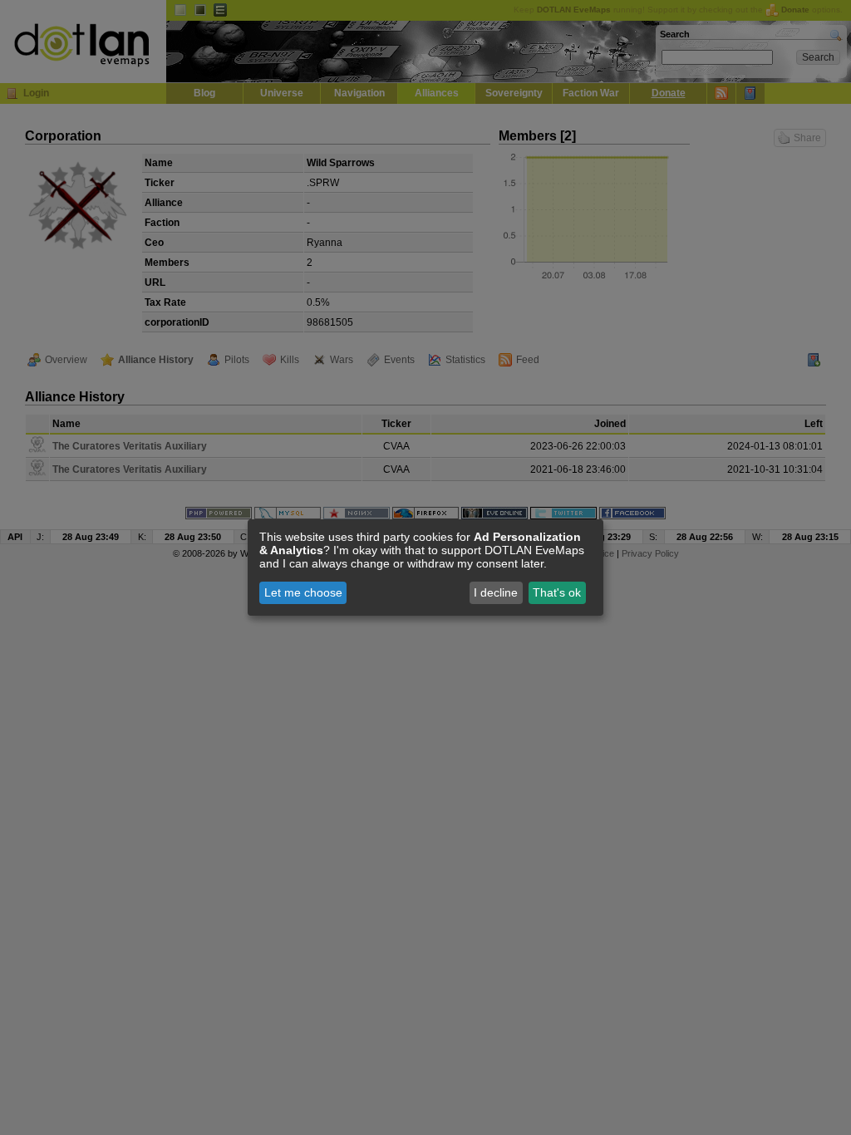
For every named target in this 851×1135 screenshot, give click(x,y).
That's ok (557, 592)
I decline (496, 592)
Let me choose (303, 592)
